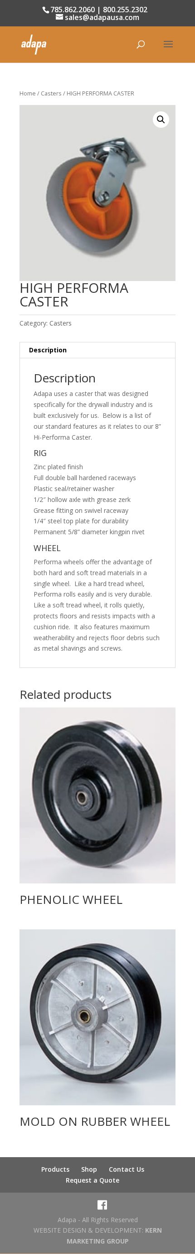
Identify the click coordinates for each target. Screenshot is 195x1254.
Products (55, 1169)
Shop (89, 1169)
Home (28, 93)
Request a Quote (92, 1180)
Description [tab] (48, 350)
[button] (161, 119)
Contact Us (126, 1169)
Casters (51, 93)
